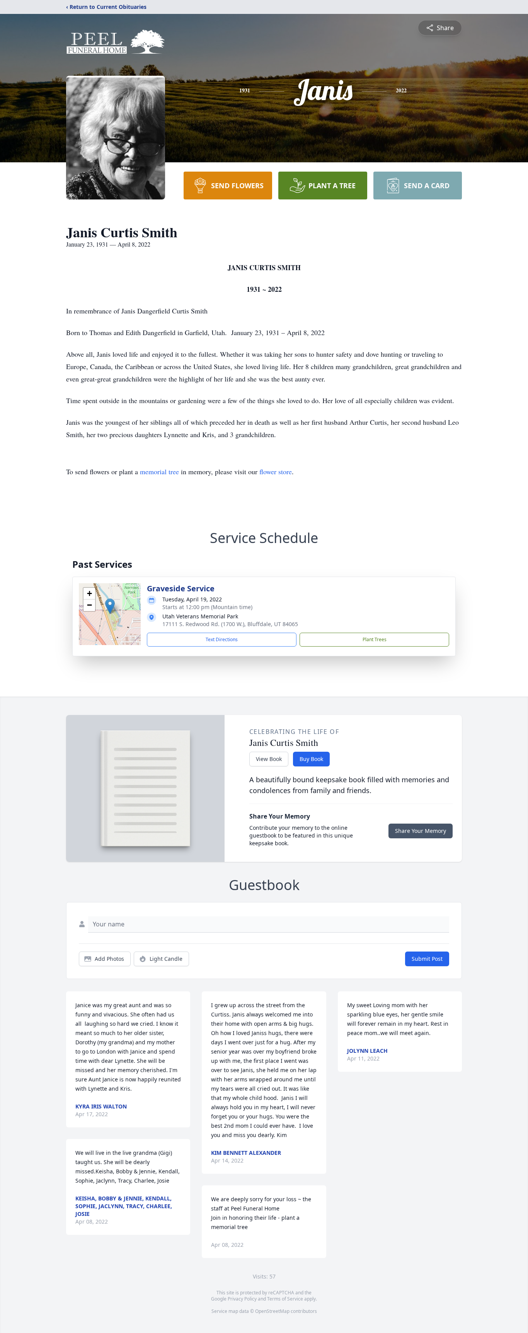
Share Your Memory (420, 830)
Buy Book (311, 759)
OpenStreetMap (272, 1311)
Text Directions (222, 639)
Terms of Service (285, 1299)
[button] (110, 606)
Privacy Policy (242, 1299)
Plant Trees (375, 639)
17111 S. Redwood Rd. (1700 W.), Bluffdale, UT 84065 (230, 624)
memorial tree (159, 471)
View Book (269, 759)
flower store (275, 471)
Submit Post (427, 958)
